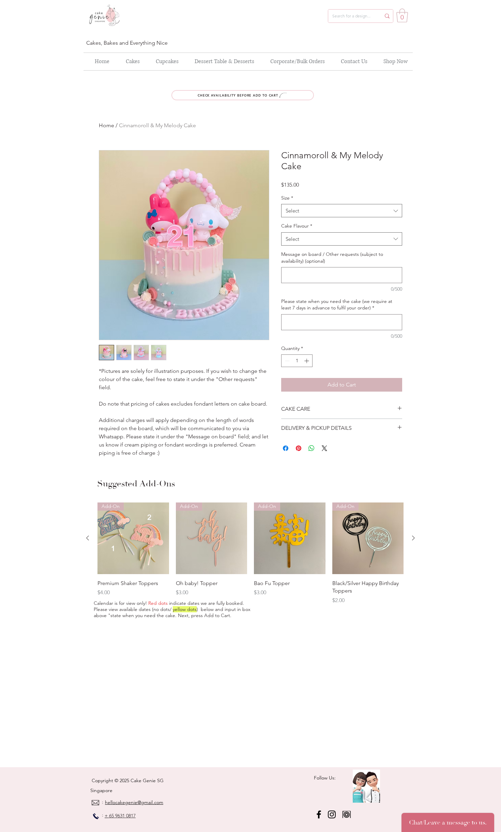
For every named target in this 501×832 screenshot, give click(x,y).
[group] (251, 553)
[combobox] (341, 210)
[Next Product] (413, 538)
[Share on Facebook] (286, 448)
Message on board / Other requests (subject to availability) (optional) (332, 257)
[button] (402, 15)
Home (106, 125)
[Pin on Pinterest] (298, 448)
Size (287, 198)
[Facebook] (319, 814)
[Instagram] (332, 814)
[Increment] (307, 361)
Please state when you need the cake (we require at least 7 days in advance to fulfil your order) (336, 304)
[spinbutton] (297, 361)
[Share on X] (324, 448)
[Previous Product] (88, 538)
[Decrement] (286, 361)
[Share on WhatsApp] (311, 448)
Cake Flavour (296, 226)
